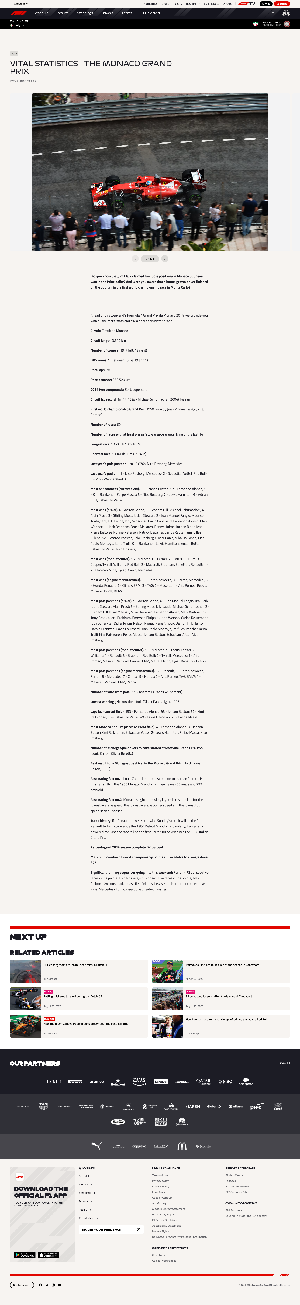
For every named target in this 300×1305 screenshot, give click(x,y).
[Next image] (164, 258)
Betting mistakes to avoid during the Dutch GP (73, 996)
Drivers (107, 13)
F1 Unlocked (150, 13)
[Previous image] (135, 258)
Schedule (41, 13)
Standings (85, 13)
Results (63, 13)
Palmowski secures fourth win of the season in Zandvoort (222, 965)
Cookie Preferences (164, 1261)
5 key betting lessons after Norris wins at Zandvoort (219, 996)
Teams (127, 13)
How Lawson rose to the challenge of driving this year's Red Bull (226, 1019)
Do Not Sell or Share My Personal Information (179, 1237)
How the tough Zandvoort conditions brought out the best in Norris (86, 1024)
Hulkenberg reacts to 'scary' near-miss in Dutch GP (76, 965)
